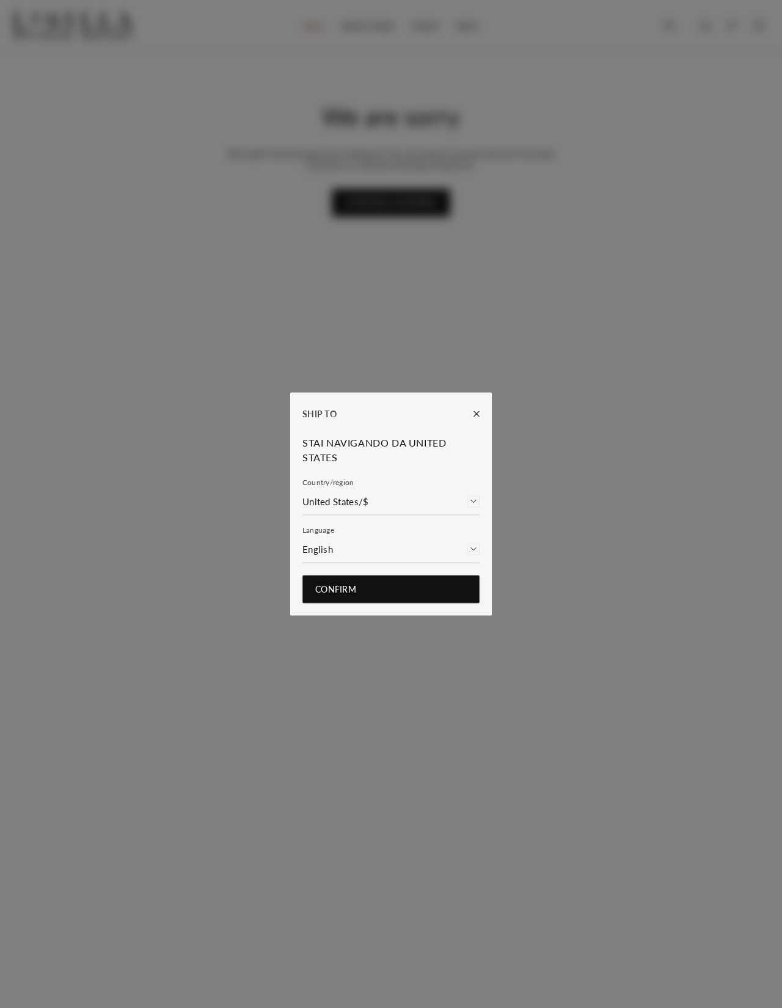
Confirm (335, 589)
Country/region (328, 482)
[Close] (470, 414)
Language (318, 530)
